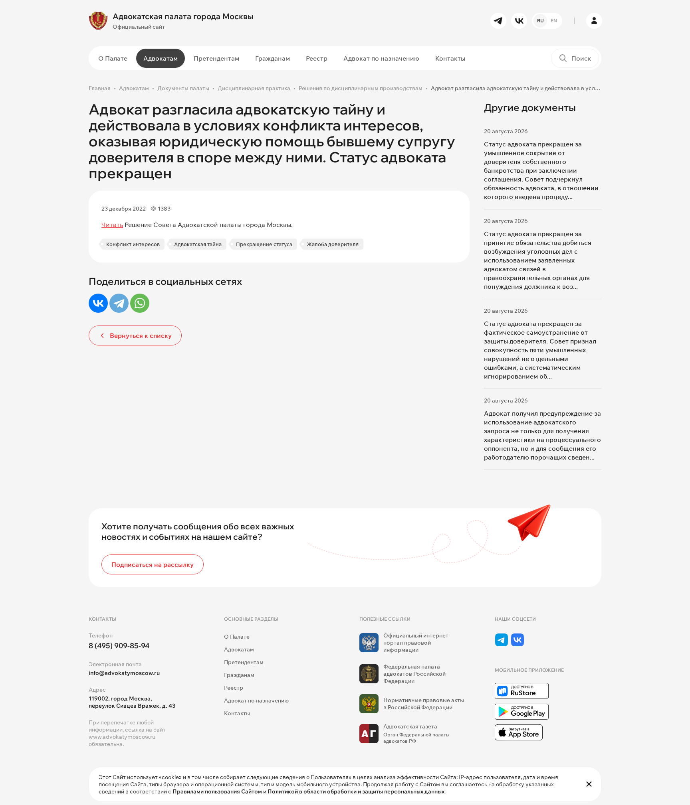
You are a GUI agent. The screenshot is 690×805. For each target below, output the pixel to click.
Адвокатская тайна (198, 244)
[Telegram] (119, 303)
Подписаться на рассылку (152, 564)
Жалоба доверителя (333, 244)
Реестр (316, 58)
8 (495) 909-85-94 (119, 645)
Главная (100, 88)
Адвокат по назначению (381, 58)
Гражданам (272, 58)
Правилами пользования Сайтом (217, 791)
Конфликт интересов (133, 244)
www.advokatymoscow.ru (122, 736)
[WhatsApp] (139, 303)
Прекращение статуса (264, 244)
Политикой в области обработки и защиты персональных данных (356, 791)
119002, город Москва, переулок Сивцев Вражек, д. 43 (132, 702)
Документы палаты (183, 88)
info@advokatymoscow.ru (124, 673)
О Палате (112, 58)
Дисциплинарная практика (254, 88)
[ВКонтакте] (98, 303)
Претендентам (216, 58)
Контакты (450, 58)
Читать (112, 225)
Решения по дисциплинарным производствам (360, 88)
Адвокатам (160, 58)
